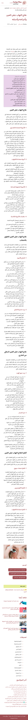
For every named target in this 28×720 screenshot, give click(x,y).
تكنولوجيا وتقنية (17, 668)
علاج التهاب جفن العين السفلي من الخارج (14, 94)
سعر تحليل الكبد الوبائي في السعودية (11, 601)
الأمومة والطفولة (17, 641)
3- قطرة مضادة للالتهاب (18, 105)
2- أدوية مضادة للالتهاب (18, 83)
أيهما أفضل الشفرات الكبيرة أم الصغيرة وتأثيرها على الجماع (10, 608)
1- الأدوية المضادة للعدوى (18, 81)
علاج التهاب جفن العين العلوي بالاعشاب (15, 88)
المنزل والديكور (18, 660)
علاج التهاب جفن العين (19, 79)
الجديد (11, 3)
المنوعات (19, 662)
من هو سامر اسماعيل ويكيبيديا (20, 691)
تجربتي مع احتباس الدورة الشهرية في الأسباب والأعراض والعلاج (11, 629)
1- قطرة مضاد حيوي (18, 102)
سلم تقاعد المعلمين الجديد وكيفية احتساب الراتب (16, 687)
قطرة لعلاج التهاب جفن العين (17, 100)
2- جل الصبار (20, 98)
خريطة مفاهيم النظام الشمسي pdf (19, 689)
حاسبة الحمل (18, 676)
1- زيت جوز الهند (19, 96)
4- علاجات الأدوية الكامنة (17, 86)
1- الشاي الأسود (20, 90)
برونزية (12, 51)
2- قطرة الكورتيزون (19, 103)
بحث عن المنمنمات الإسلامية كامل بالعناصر (17, 697)
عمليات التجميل (18, 670)
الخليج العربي (18, 649)
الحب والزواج (18, 647)
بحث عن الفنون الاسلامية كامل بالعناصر (18, 685)
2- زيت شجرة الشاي (19, 92)
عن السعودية (18, 673)
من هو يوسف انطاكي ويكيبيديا (20, 693)
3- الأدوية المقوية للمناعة (17, 85)
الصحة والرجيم (18, 652)
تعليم (20, 665)
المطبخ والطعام (18, 657)
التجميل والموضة (17, 644)
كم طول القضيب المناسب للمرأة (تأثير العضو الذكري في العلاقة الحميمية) (10, 615)
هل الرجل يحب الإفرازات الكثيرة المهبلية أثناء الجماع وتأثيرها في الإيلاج (10, 622)
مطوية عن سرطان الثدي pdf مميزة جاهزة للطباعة (16, 699)
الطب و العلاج (18, 655)
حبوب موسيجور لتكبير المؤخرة (20, 695)
